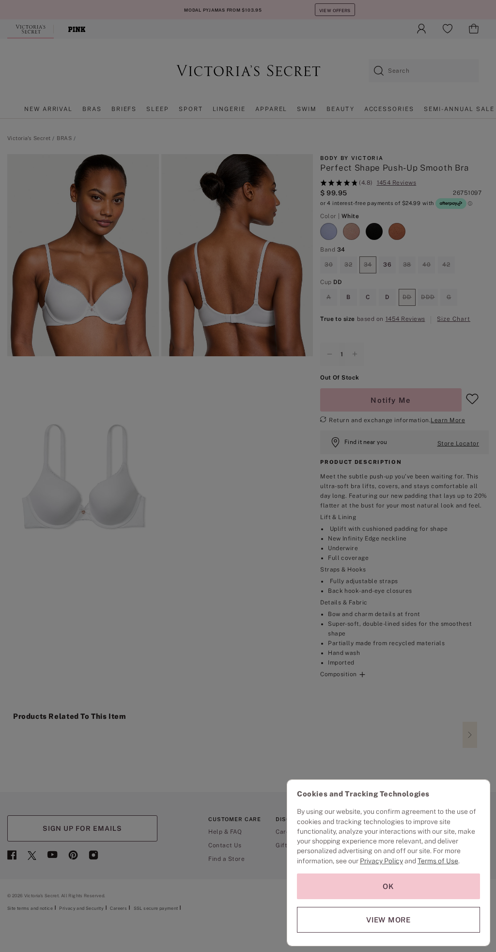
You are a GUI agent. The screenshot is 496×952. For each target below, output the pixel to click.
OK (388, 886)
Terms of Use (438, 861)
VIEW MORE (388, 920)
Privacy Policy (381, 861)
